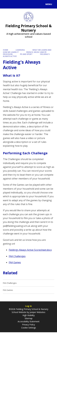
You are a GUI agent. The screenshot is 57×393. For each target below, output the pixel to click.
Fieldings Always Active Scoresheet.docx (30, 250)
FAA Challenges (17, 256)
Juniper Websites (37, 312)
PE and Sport (26, 54)
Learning (20, 50)
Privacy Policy (28, 324)
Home (5, 50)
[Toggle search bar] (5, 4)
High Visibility (29, 315)
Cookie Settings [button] (28, 327)
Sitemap (28, 318)
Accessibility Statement (28, 321)
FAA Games (15, 262)
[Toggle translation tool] (13, 4)
